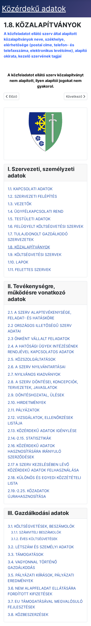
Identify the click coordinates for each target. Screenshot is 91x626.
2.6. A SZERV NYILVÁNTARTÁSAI (36, 366)
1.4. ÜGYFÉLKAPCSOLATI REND (35, 211)
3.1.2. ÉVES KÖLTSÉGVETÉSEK (34, 539)
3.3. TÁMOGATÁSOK (25, 554)
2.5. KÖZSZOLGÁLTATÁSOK (32, 359)
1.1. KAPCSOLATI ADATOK (30, 188)
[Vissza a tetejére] (82, 617)
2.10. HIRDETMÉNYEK (27, 402)
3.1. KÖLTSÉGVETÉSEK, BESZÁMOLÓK (41, 526)
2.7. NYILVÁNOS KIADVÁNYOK (34, 374)
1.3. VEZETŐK (20, 203)
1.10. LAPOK (18, 262)
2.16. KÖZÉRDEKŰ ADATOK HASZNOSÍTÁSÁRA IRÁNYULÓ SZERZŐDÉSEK (34, 451)
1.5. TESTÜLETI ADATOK (29, 218)
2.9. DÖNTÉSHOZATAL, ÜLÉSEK (36, 395)
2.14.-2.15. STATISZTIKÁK (29, 438)
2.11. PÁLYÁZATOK (23, 410)
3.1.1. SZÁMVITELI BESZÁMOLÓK (36, 532)
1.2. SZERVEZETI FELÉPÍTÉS (32, 196)
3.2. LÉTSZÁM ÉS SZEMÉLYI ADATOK (41, 547)
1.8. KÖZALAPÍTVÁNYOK (29, 247)
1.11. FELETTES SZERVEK (29, 269)
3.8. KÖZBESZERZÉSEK (28, 614)
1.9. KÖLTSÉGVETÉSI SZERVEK (34, 254)
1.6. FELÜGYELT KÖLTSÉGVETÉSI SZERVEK (45, 226)
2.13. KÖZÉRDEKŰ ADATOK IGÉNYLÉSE (42, 430)
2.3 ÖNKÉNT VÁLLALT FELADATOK (39, 338)
